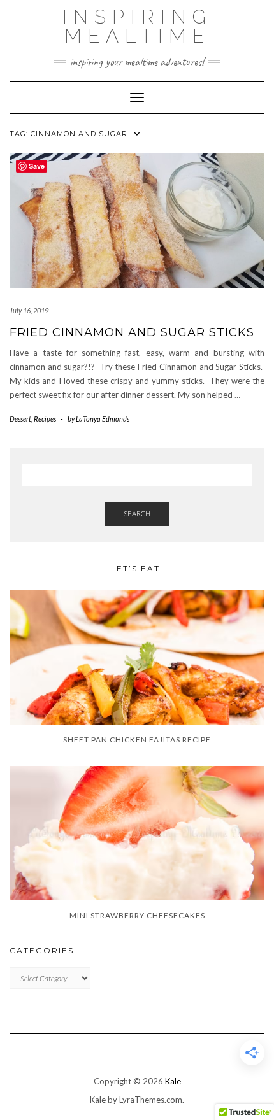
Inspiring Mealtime (137, 26)
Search (137, 513)
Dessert (20, 419)
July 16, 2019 (29, 310)
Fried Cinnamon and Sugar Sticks (132, 332)
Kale (173, 1081)
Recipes (45, 419)
